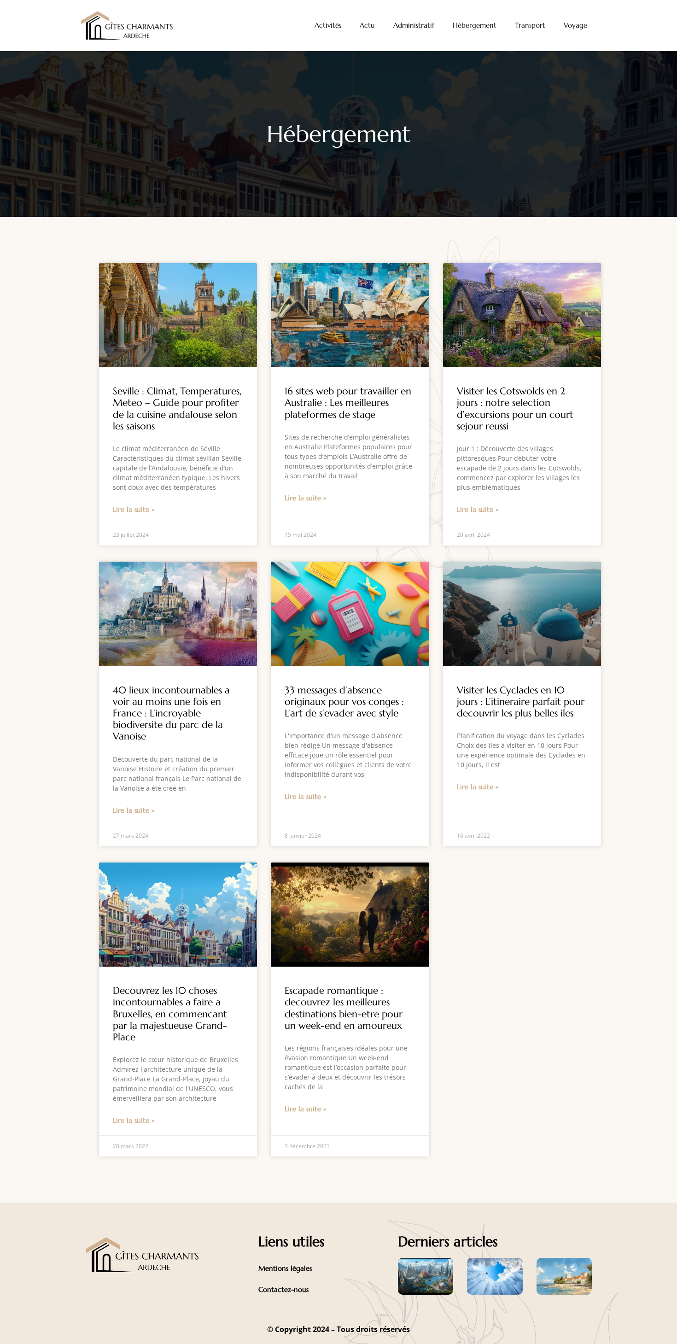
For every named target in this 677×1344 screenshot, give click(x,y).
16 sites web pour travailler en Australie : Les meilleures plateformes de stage (348, 402)
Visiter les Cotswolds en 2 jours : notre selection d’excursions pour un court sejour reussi (515, 408)
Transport (530, 25)
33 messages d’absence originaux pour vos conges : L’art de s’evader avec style (344, 701)
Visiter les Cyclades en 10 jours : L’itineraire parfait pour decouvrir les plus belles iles (520, 701)
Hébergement (474, 25)
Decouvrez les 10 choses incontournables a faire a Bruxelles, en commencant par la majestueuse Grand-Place (170, 1014)
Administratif (413, 25)
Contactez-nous (283, 1289)
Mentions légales (285, 1268)
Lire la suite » (134, 509)
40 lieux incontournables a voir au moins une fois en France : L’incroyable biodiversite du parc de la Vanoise (171, 713)
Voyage (575, 25)
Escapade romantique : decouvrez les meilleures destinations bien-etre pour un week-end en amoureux (344, 1008)
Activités (328, 25)
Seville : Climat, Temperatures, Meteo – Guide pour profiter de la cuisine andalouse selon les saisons (177, 408)
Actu (367, 25)
